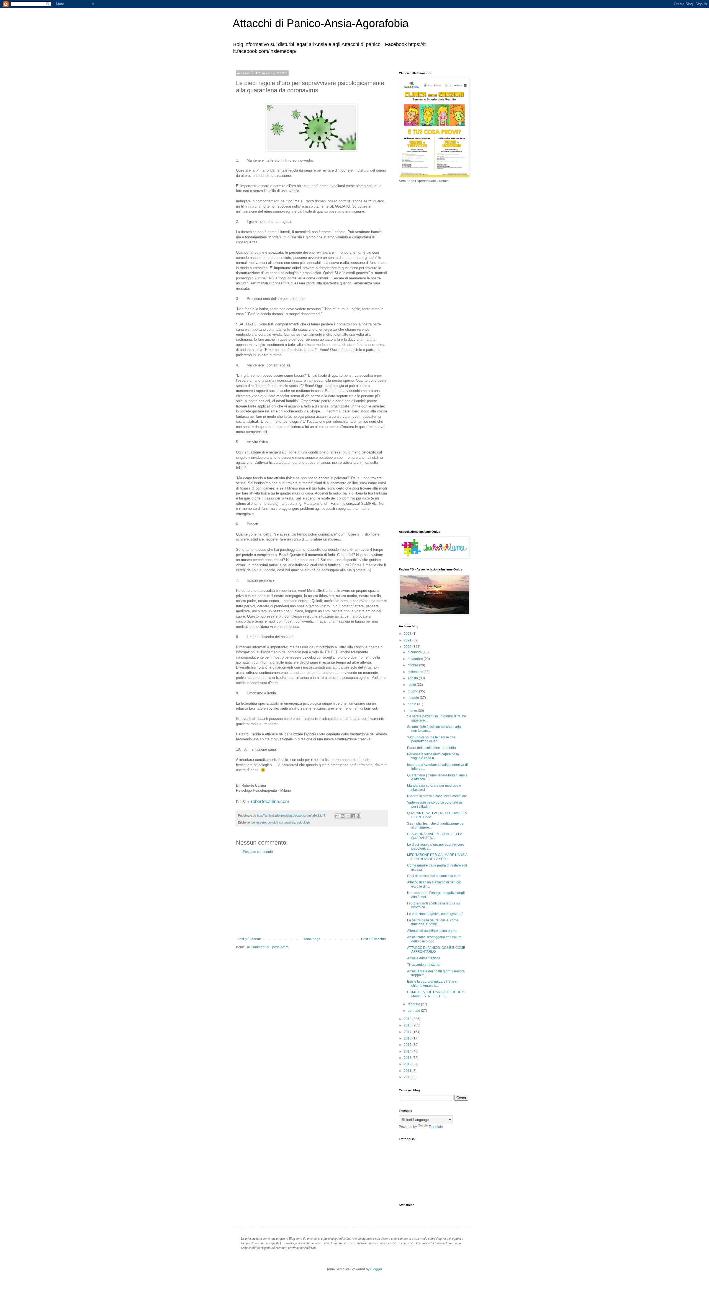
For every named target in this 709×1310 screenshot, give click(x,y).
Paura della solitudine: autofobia (431, 748)
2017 (408, 1032)
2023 (408, 634)
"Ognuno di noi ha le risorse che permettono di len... (431, 739)
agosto (413, 678)
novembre (416, 659)
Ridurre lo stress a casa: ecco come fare (437, 796)
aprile (412, 704)
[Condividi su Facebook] (353, 816)
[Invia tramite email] (337, 816)
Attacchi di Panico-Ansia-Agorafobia (321, 23)
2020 (408, 647)
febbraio (414, 1004)
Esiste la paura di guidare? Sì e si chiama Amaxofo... (432, 983)
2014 (408, 1051)
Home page (311, 939)
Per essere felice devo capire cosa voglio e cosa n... (433, 756)
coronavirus (287, 822)
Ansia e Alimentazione (424, 958)
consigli (273, 822)
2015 (408, 1045)
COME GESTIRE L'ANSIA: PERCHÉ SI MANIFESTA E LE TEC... (436, 994)
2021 (408, 640)
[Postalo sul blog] (342, 816)
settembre (415, 672)
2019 (408, 1019)
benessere (258, 822)
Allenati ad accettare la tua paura (432, 931)
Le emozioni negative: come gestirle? (435, 914)
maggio (414, 698)
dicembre (415, 652)
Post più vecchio (373, 939)
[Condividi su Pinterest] (358, 816)
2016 (408, 1038)
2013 (408, 1058)
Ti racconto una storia (423, 965)
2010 (408, 1077)
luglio (412, 685)
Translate (436, 1127)
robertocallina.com (270, 801)
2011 (408, 1071)
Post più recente (249, 939)
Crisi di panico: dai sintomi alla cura (434, 876)
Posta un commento (258, 852)
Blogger (376, 1269)
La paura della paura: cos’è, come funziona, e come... (432, 922)
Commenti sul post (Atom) (270, 947)
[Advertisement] (311, 895)
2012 (408, 1064)
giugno (413, 691)
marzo (413, 711)
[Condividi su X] (348, 816)
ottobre (413, 665)
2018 (408, 1025)
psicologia (303, 822)
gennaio (414, 1011)
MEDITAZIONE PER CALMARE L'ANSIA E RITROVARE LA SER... (437, 857)
